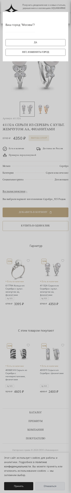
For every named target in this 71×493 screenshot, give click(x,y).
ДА (35, 42)
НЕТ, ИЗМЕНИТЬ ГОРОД (35, 52)
